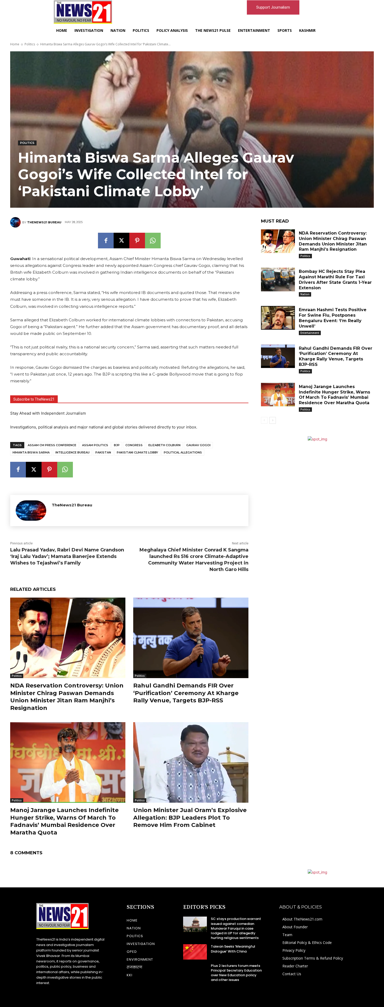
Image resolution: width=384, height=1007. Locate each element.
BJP (117, 445)
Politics (30, 44)
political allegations (183, 452)
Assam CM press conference (52, 445)
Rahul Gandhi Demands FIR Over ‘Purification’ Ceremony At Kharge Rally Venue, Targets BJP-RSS (185, 693)
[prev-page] (264, 420)
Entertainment (309, 333)
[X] (121, 240)
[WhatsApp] (153, 240)
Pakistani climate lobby (137, 452)
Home (14, 44)
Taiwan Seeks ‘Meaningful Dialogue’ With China (233, 949)
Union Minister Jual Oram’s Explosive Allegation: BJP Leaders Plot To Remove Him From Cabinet (190, 817)
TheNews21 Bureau (44, 222)
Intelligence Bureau (72, 452)
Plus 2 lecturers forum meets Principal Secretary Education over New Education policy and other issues (236, 973)
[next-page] (272, 420)
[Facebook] (106, 240)
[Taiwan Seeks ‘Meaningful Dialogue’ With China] (195, 951)
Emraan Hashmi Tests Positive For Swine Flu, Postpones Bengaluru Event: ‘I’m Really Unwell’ (332, 317)
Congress (134, 445)
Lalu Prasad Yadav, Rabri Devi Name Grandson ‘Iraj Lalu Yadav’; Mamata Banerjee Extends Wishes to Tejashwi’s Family (67, 556)
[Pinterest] (137, 240)
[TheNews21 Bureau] (16, 222)
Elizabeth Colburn (164, 445)
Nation (305, 294)
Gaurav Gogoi (198, 445)
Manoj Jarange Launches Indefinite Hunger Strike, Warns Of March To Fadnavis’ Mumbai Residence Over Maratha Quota (64, 821)
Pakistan (103, 452)
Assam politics (95, 445)
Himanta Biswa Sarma (31, 452)
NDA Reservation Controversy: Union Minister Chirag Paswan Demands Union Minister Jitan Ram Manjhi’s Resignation (67, 696)
